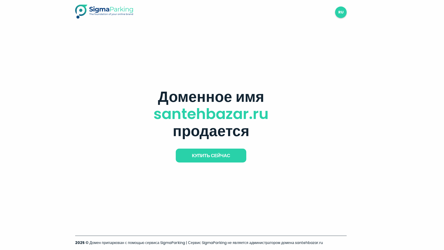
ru (341, 12)
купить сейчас (211, 155)
